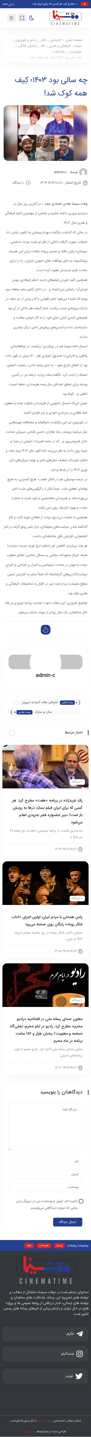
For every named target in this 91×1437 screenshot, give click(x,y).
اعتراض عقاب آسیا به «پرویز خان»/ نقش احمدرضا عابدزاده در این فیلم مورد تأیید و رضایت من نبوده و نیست (37, 703)
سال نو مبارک (43, 712)
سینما (77, 46)
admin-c (60, 172)
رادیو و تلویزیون (25, 40)
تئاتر (43, 40)
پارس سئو (30, 1431)
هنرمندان (75, 52)
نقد (43, 46)
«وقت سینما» (44, 1420)
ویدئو (59, 1245)
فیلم (29, 1245)
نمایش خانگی (27, 46)
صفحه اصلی (74, 40)
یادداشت (59, 52)
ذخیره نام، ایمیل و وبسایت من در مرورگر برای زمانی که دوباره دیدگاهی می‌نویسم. (47, 1204)
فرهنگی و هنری (59, 46)
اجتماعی (55, 40)
